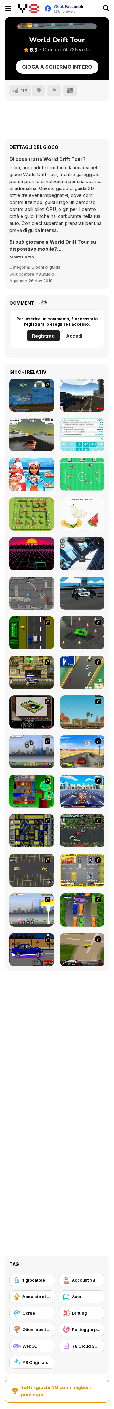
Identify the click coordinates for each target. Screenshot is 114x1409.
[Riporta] (54, 90)
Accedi (74, 336)
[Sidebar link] (8, 8)
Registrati (43, 336)
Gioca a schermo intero (57, 67)
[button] (22, 256)
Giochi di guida (45, 267)
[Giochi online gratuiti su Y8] (28, 8)
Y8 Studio (44, 274)
